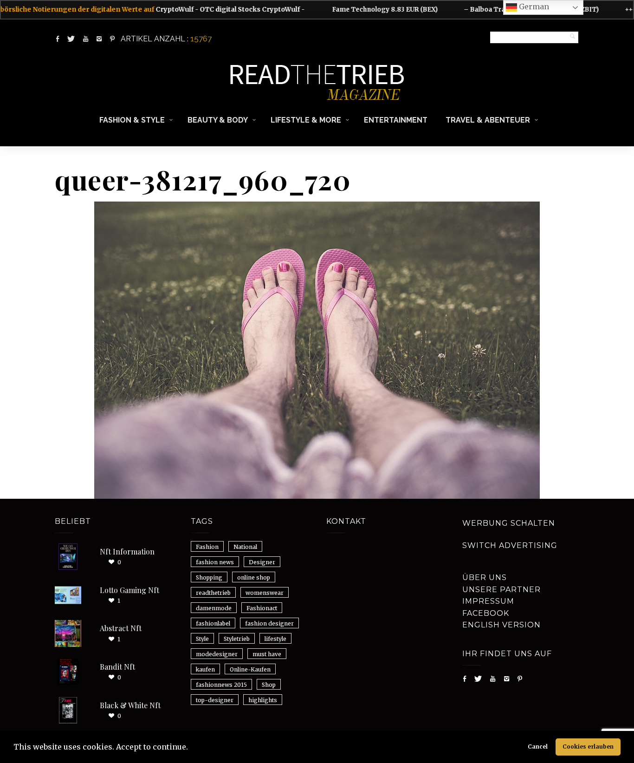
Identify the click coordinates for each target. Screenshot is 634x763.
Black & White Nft (130, 705)
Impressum (488, 601)
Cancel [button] (538, 746)
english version (501, 624)
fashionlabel (213, 623)
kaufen (205, 669)
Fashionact (261, 608)
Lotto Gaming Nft (129, 590)
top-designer (214, 700)
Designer (262, 562)
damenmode (214, 608)
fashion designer (269, 623)
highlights (262, 700)
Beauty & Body (218, 120)
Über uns (484, 577)
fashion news (215, 562)
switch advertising (509, 545)
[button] (191, 748)
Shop (269, 684)
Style (202, 638)
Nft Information (127, 551)
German (533, 6)
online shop (253, 577)
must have (266, 654)
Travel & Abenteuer (488, 120)
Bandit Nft (117, 667)
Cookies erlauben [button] (588, 746)
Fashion (207, 546)
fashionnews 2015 (221, 684)
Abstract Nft (121, 628)
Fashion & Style (132, 120)
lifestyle (275, 638)
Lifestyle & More (306, 120)
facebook (485, 613)
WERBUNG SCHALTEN (508, 523)
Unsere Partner (501, 589)
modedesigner (217, 654)
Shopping (209, 577)
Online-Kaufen (250, 669)
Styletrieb (237, 638)
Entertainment (395, 120)
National (245, 546)
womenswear (265, 592)
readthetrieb (213, 592)
